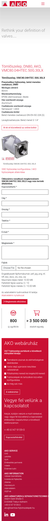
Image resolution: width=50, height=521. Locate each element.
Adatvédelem (9, 488)
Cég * (4, 198)
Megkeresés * (8, 243)
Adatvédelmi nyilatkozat (13, 295)
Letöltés (7, 457)
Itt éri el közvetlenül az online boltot (19, 127)
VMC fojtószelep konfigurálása (16, 169)
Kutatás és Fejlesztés (13, 479)
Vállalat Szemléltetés (12, 476)
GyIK (6, 459)
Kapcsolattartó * (9, 187)
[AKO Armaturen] (16, 3)
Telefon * (6, 220)
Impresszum (9, 485)
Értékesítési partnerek (13, 462)
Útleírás (7, 482)
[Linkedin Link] (6, 515)
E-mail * (5, 232)
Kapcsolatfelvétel (14, 437)
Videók (7, 466)
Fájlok (4, 262)
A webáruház (12, 392)
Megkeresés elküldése (15, 301)
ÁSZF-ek (7, 491)
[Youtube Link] (12, 515)
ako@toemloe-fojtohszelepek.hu (19, 508)
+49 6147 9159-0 (12, 505)
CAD (6, 453)
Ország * (6, 209)
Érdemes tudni (10, 469)
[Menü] (43, 4)
